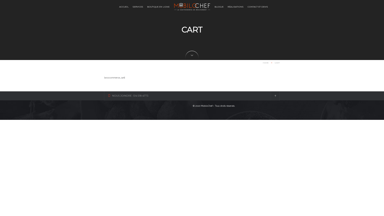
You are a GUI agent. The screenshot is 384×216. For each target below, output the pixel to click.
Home (266, 63)
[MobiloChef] (192, 7)
